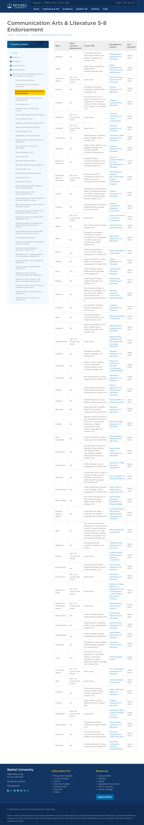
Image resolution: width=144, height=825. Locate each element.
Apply (118, 3)
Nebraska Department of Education (116, 409)
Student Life (82, 9)
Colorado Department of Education (116, 128)
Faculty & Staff (60, 787)
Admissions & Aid (51, 9)
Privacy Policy (50, 809)
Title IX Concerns (105, 787)
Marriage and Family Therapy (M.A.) (29, 123)
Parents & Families (62, 784)
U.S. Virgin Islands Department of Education (117, 671)
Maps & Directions (18, 781)
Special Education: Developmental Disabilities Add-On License (29, 212)
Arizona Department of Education (116, 89)
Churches (58, 789)
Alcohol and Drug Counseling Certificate (27, 85)
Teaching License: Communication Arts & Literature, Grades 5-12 (29, 255)
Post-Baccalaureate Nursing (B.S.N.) (29, 165)
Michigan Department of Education (116, 353)
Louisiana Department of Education (116, 307)
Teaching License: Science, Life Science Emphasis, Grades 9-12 (27, 280)
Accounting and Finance (25, 80)
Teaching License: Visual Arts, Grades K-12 (27, 299)
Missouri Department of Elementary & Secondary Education (116, 390)
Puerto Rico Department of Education (116, 576)
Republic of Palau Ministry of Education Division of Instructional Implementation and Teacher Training (117, 591)
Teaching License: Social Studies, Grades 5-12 (28, 292)
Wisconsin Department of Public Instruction (117, 734)
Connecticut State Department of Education (117, 137)
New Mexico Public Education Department (117, 465)
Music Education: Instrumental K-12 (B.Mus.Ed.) (29, 141)
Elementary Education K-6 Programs (30, 115)
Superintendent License (25, 238)
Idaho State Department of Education (116, 238)
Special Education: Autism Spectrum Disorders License (30, 205)
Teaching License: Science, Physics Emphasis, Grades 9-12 (29, 286)
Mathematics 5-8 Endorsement (27, 136)
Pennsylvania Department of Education (116, 567)
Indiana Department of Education (116, 261)
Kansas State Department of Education (116, 281)
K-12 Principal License (24, 119)
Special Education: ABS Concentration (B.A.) (24, 193)
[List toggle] (11, 57)
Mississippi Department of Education (116, 377)
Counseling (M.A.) (22, 104)
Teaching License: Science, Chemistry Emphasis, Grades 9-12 (28, 274)
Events (61, 3)
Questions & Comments (108, 784)
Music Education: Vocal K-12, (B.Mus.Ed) (26, 147)
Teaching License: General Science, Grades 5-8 (29, 261)
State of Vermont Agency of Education (116, 692)
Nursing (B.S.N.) (21, 156)
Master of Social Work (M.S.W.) (27, 127)
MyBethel (37, 3)
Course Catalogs (105, 789)
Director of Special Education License (27, 109)
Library (101, 781)
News (54, 3)
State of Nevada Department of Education (116, 424)
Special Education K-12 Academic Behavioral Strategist (28, 187)
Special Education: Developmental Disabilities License (29, 218)
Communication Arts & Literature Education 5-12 (28, 99)
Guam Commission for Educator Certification (117, 217)
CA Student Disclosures (35, 809)
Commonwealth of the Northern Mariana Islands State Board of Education (117, 513)
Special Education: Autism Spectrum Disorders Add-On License (30, 199)
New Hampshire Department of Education (116, 438)
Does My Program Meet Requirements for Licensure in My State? (28, 75)
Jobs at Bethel (104, 776)
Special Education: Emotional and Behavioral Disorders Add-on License (29, 225)
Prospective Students (63, 776)
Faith (105, 9)
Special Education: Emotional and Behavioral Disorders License (29, 232)
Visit (124, 3)
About (36, 9)
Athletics (95, 9)
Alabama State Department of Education (116, 56)
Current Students (61, 778)
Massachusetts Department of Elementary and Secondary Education (116, 341)
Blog (67, 3)
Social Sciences (19, 70)
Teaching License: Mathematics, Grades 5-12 (28, 268)
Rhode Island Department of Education (116, 615)
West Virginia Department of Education (116, 724)
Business (16, 57)
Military (57, 792)
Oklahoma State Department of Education (116, 545)
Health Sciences (19, 65)
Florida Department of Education (116, 193)
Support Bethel (105, 797)
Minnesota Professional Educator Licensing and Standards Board (116, 366)
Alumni (57, 781)
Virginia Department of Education (116, 702)
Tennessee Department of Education (116, 644)
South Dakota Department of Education (116, 635)
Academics (68, 9)
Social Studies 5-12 (22, 169)
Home (15, 53)
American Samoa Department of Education (116, 79)
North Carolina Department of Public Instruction (117, 489)
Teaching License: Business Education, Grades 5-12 (26, 249)
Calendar (102, 778)
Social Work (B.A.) (22, 177)
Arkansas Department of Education (116, 102)
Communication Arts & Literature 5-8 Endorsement (29, 92)
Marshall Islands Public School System (116, 605)
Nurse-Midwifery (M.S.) (24, 152)
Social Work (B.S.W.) (23, 182)
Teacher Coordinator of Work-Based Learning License (29, 243)
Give (130, 3)
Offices (48, 3)
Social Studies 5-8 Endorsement (28, 173)
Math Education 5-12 (23, 131)
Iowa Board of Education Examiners (115, 271)
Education (17, 61)
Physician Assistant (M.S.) (25, 161)
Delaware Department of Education (116, 148)
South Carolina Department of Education (116, 625)
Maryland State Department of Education (116, 328)
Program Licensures (22, 35)
